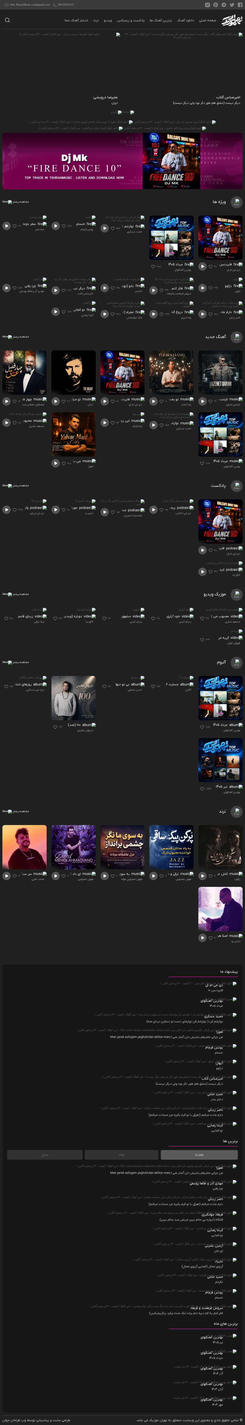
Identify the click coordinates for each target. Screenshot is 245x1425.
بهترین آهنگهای (183, 270)
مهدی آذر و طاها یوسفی (31, 291)
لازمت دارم (221, 399)
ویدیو (108, 20)
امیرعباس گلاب (85, 293)
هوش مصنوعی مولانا (131, 879)
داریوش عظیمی (85, 730)
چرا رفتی (30, 286)
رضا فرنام (137, 426)
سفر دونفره (28, 224)
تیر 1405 (222, 787)
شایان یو (236, 941)
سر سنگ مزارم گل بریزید (17, 874)
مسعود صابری (36, 426)
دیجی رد (89, 513)
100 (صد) (75, 725)
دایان (90, 404)
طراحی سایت (61, 1420)
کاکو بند (236, 575)
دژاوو (229, 286)
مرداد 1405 (176, 264)
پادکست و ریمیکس (131, 20)
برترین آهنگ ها (161, 20)
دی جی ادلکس (183, 513)
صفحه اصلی (207, 20)
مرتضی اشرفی (233, 404)
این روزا (125, 421)
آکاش (188, 690)
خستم (81, 224)
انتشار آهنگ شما (76, 20)
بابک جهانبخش (134, 317)
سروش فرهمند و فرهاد (179, 293)
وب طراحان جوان (14, 1420)
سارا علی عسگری (35, 690)
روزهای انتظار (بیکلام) (17, 684)
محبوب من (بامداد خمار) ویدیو (209, 616)
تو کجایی (79, 310)
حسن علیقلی (135, 690)
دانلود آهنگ (185, 20)
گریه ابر (224, 638)
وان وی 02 (21, 508)
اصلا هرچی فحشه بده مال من (209, 936)
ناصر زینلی (234, 317)
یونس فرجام (87, 229)
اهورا (90, 466)
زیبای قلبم (26, 616)
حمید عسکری (134, 231)
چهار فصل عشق (21, 399)
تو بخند (174, 399)
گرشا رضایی (87, 315)
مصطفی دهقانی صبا (33, 404)
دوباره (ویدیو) (72, 616)
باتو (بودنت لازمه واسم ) (117, 286)
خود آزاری (174, 616)
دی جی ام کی (233, 270)
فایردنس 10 (224, 264)
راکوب (237, 879)
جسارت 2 (172, 684)
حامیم (138, 291)
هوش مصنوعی (183, 879)
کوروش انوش (233, 643)
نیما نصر (39, 229)
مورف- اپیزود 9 (67, 508)
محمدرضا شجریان (132, 515)
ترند (96, 20)
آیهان (237, 291)
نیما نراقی (39, 621)
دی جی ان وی (37, 513)
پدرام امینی (185, 621)
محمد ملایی (38, 879)
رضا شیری (186, 317)
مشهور (126, 616)
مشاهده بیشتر (20, 202)
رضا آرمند (186, 404)
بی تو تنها (123, 684)
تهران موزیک (158, 1420)
